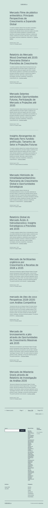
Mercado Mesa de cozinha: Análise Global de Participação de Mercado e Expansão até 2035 (31, 455)
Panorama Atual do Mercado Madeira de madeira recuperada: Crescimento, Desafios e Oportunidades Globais (31, 464)
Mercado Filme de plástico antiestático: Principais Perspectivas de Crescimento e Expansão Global (24, 18)
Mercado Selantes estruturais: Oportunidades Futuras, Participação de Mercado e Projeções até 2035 (24, 99)
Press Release (30, 496)
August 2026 (7, 487)
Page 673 (40, 410)
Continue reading (23, 78)
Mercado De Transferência (23, 164)
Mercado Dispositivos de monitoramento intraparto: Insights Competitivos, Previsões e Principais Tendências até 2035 (31, 475)
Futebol (20, 125)
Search (6, 428)
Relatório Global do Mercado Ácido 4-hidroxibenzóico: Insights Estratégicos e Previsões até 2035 (23, 223)
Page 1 (21, 410)
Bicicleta (16, 83)
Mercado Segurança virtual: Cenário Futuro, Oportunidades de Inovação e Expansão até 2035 (31, 434)
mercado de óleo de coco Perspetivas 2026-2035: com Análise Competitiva (23, 299)
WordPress (41, 503)
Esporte (20, 83)
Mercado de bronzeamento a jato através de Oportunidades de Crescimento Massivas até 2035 (23, 337)
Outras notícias (31, 495)
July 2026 (7, 488)
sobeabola (24, 4)
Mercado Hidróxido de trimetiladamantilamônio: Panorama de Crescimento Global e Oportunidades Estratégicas (24, 181)
